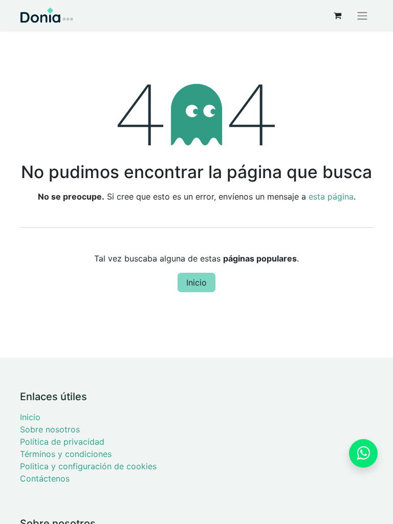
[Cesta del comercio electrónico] (337, 15)
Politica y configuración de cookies (88, 466)
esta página (331, 196)
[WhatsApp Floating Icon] (363, 453)
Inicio (196, 282)
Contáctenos (45, 478)
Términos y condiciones (66, 454)
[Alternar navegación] (362, 15)
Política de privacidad (62, 441)
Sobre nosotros (50, 429)
